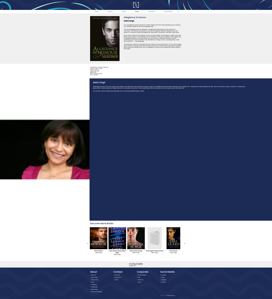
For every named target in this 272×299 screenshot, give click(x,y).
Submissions (151, 11)
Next (184, 243)
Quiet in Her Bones (173, 251)
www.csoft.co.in (171, 295)
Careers (116, 279)
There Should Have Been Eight (98, 252)
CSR (139, 277)
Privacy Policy (94, 279)
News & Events (168, 11)
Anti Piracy (140, 279)
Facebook (163, 275)
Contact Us (117, 275)
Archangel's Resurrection (136, 251)
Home (96, 11)
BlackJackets (94, 289)
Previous (87, 243)
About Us (109, 11)
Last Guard (155, 251)
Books (137, 11)
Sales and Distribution (96, 291)
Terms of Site (94, 277)
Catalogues (94, 284)
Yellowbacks (94, 287)
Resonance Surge (117, 251)
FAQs (92, 282)
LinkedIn (163, 282)
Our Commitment (142, 275)
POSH (139, 282)
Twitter (163, 277)
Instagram (163, 279)
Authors (124, 11)
